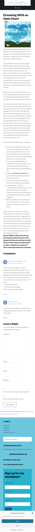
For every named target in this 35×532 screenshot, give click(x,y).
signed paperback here (15, 464)
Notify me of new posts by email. (13, 399)
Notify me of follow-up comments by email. (16, 392)
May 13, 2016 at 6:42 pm (15, 263)
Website (6, 380)
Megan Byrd (17, 3)
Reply (5, 294)
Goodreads (6, 430)
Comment (6, 334)
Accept (17, 521)
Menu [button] (18, 8)
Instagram (6, 428)
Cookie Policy (14, 529)
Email (5, 371)
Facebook (6, 425)
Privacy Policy (20, 529)
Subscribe (8, 509)
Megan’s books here (13, 460)
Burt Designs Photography (15, 261)
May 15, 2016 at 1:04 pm (15, 303)
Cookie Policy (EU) (9, 432)
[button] (32, 513)
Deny (17, 525)
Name (5, 361)
